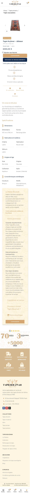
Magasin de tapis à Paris (9, 448)
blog (3, 463)
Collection (5, 440)
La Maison (5, 437)
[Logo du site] (15, 3)
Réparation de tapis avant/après (11, 460)
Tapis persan (6, 425)
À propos (5, 469)
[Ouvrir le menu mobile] (2, 3)
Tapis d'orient (6, 417)
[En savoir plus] (10, 88)
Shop (5, 10)
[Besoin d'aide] (20, 88)
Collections (6, 414)
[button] (5, 25)
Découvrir (6, 455)
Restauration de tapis (8, 446)
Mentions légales (7, 472)
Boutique (15, 96)
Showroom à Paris (8, 369)
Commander (15, 55)
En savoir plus (10, 90)
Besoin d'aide (20, 90)
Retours (4, 478)
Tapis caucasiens (9, 13)
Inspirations (5, 457)
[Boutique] (15, 94)
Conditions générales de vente (11, 475)
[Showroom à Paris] (8, 365)
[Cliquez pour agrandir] (7, 31)
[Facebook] (3, 408)
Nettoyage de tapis (8, 443)
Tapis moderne (6, 419)
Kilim (3, 422)
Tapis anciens (13, 10)
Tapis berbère (6, 428)
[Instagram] (9, 408)
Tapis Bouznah (7, 434)
